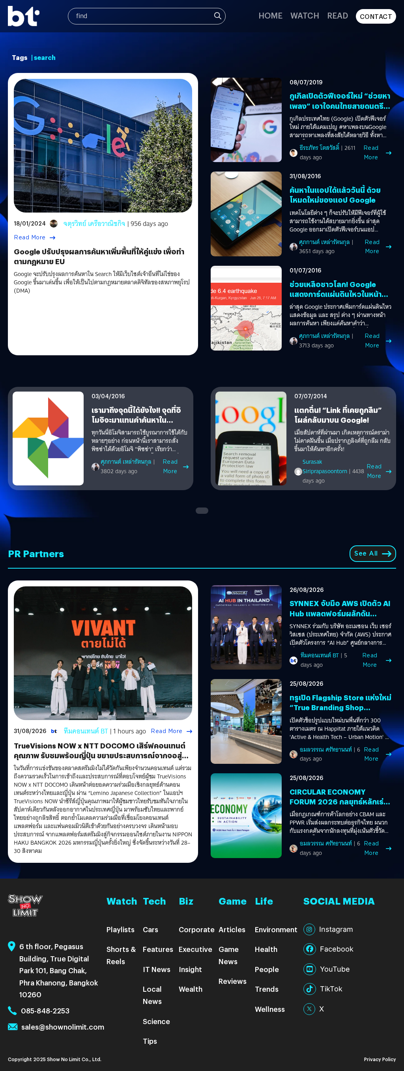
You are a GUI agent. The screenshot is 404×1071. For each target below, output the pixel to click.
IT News (156, 969)
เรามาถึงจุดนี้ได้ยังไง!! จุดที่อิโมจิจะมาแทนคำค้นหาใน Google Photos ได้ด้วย (136, 420)
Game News (229, 955)
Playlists (121, 929)
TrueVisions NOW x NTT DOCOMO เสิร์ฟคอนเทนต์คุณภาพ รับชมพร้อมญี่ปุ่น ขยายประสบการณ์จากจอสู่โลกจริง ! (99, 755)
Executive (195, 949)
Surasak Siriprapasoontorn (325, 466)
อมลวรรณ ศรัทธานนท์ (326, 749)
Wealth (190, 989)
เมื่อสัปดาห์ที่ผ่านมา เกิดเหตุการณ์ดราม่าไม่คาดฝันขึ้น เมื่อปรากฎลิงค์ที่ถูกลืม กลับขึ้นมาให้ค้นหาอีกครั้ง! (342, 441)
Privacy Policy (380, 1059)
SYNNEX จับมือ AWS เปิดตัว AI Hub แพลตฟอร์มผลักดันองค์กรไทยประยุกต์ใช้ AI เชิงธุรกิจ (340, 618)
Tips (150, 1041)
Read (337, 15)
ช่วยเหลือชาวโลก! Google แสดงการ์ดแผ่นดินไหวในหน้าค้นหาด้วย (336, 294)
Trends (267, 989)
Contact (376, 16)
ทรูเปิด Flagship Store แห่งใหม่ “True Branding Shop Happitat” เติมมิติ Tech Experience (340, 712)
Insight (190, 969)
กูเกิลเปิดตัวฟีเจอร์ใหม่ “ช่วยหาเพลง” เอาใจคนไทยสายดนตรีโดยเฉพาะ (340, 105)
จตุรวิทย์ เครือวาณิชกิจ (94, 224)
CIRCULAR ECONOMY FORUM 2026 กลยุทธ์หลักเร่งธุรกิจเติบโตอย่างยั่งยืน (339, 801)
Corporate (197, 929)
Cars (150, 929)
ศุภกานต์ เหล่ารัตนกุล (324, 242)
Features (158, 949)
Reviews (233, 981)
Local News (152, 995)
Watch (304, 15)
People (267, 969)
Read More (30, 237)
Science (156, 1021)
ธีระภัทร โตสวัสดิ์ (319, 148)
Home (270, 15)
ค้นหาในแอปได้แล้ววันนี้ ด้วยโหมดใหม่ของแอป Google (335, 195)
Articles (232, 929)
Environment (276, 929)
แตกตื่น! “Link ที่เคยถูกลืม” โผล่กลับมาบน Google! (338, 415)
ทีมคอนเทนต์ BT (86, 731)
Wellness (270, 1009)
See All (366, 553)
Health (266, 949)
